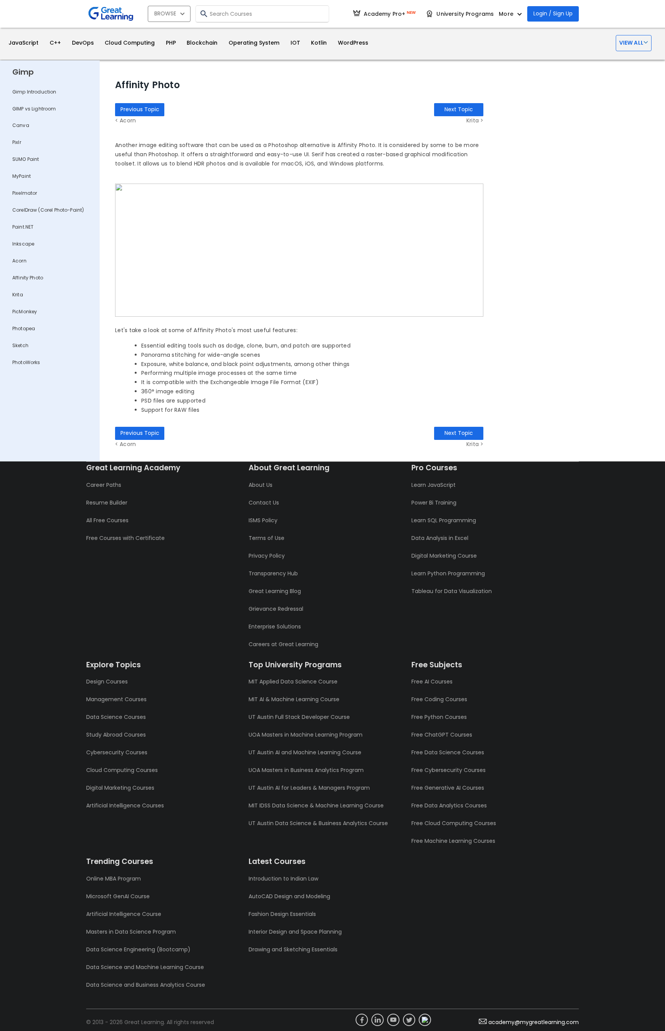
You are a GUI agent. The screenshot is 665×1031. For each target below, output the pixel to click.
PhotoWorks (26, 362)
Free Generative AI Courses (447, 788)
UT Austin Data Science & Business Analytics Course (318, 823)
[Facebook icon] (362, 1020)
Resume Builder (106, 502)
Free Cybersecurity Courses (448, 770)
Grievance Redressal (276, 609)
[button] (633, 43)
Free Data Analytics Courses (449, 805)
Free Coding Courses (439, 699)
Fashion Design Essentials (282, 914)
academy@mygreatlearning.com (533, 1022)
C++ (55, 43)
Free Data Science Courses (447, 752)
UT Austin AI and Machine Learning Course (305, 752)
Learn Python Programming (448, 573)
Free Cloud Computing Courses (453, 823)
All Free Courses (107, 520)
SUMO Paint (25, 159)
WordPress (353, 43)
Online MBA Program (113, 878)
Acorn (19, 260)
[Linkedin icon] (377, 1020)
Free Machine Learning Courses (453, 841)
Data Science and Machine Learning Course (145, 967)
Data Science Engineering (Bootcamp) (138, 949)
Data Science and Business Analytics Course (145, 985)
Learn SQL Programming (443, 520)
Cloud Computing (130, 43)
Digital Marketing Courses (120, 788)
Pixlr (16, 142)
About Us (260, 485)
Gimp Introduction (34, 92)
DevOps (83, 43)
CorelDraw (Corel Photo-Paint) (48, 210)
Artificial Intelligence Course (123, 914)
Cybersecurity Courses (116, 752)
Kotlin (319, 43)
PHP (171, 43)
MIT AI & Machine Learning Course (294, 699)
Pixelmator (24, 193)
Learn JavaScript (433, 485)
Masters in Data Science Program (131, 932)
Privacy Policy (267, 556)
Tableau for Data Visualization (451, 591)
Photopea (23, 328)
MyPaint (21, 176)
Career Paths (103, 485)
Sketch (20, 345)
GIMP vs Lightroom (34, 108)
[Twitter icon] (409, 1020)
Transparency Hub (273, 573)
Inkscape (23, 244)
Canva (20, 125)
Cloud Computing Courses (122, 770)
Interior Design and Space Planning (295, 932)
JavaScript (23, 43)
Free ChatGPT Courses (441, 735)
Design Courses (107, 681)
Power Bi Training (433, 502)
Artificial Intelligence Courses (125, 805)
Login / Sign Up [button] (553, 13)
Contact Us (264, 502)
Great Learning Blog (275, 591)
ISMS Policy (263, 520)
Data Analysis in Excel (439, 538)
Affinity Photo (27, 277)
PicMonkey (24, 311)
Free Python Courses (439, 717)
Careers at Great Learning (283, 644)
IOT (295, 43)
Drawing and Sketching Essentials (293, 949)
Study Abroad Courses (116, 735)
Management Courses (116, 699)
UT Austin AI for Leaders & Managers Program (309, 788)
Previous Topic (139, 109)
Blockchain (202, 43)
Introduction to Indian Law (283, 878)
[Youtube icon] (393, 1020)
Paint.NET (22, 227)
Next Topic (458, 109)
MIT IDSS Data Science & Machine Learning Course (316, 805)
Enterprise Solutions (275, 626)
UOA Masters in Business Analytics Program (306, 770)
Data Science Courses (116, 717)
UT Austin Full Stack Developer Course (299, 717)
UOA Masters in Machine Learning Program (306, 735)
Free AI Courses (432, 681)
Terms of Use (266, 538)
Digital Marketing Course (444, 556)
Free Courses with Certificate (125, 538)
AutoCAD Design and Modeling (289, 896)
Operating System (254, 43)
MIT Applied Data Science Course (293, 681)
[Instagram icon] (425, 1020)
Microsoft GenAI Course (118, 896)
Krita (17, 294)
